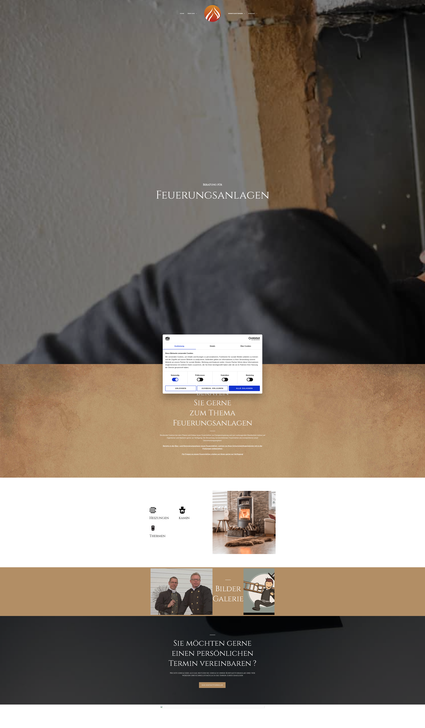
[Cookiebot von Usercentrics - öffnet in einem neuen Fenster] (250, 338)
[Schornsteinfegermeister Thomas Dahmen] (212, 13)
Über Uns (191, 13)
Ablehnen (180, 388)
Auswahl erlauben (212, 388)
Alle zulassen (244, 388)
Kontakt (251, 13)
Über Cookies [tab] (245, 346)
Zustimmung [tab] (179, 346)
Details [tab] (212, 346)
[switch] (200, 379)
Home (182, 13)
